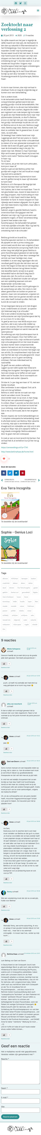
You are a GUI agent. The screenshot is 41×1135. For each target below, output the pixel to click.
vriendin (34, 624)
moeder (5, 606)
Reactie (5, 1059)
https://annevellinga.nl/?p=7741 (14, 447)
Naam (4, 1088)
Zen (4, 629)
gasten (35, 588)
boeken (33, 578)
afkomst (5, 578)
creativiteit (6, 583)
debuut (15, 583)
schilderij (5, 615)
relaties (21, 611)
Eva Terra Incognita (24, 588)
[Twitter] (20, 3)
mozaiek (13, 606)
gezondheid (25, 592)
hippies (35, 592)
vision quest (17, 624)
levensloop (6, 601)
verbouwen (6, 624)
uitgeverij (17, 620)
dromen (11, 588)
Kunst (26, 597)
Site (2, 1107)
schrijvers (24, 615)
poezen (5, 611)
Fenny (9, 892)
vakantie (33, 620)
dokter (30, 583)
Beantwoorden (5, 667)
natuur (22, 606)
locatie (22, 601)
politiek (13, 611)
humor (19, 597)
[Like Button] (4, 459)
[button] (38, 10)
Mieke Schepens (13, 649)
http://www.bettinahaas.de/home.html (17, 451)
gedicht (5, 592)
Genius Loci (14, 592)
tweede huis (6, 620)
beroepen (25, 578)
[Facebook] (16, 3)
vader (25, 620)
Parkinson (31, 606)
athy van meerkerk (14, 704)
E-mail (4, 1097)
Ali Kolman (14, 578)
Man (36, 601)
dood (4, 588)
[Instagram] (25, 3)
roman (29, 611)
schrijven (15, 615)
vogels (26, 624)
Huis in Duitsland (8, 597)
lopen (30, 601)
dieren (23, 583)
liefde (15, 601)
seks (32, 615)
